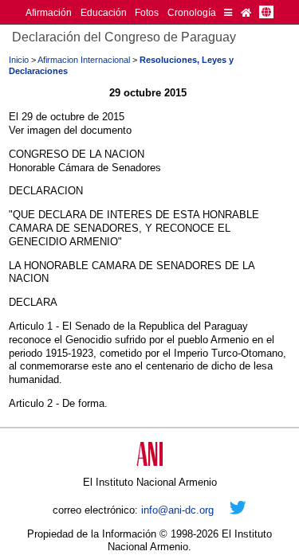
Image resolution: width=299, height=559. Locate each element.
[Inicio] (246, 12)
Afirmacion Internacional (83, 59)
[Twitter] (238, 510)
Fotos (147, 12)
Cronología (191, 12)
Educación (104, 12)
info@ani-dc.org (177, 510)
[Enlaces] (228, 12)
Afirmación (49, 12)
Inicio (19, 59)
